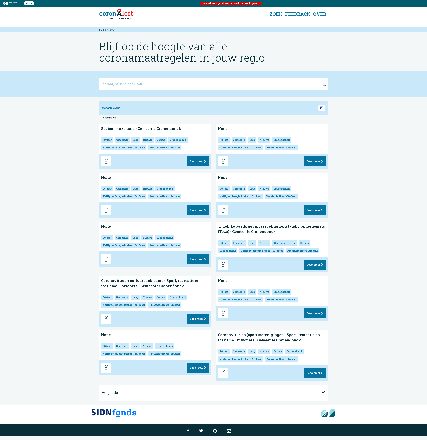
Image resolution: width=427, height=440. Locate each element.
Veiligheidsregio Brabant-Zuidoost (124, 147)
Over (319, 14)
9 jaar (108, 139)
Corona (161, 139)
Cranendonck (178, 139)
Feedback (297, 14)
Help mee (29, 3)
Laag (135, 139)
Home (102, 29)
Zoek (276, 14)
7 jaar (108, 188)
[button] (321, 108)
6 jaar (225, 139)
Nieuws (147, 139)
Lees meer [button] (197, 161)
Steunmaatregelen (284, 243)
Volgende (110, 393)
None (223, 128)
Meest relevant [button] (111, 108)
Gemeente (122, 139)
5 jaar (108, 237)
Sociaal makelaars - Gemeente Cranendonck (141, 128)
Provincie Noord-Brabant (164, 147)
